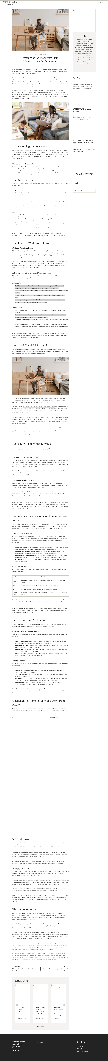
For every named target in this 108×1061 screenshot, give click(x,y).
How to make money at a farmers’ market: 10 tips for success (83, 110)
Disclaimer (80, 1046)
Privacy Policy (39, 1042)
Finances (94, 2)
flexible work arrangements (32, 915)
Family (87, 2)
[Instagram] (100, 3)
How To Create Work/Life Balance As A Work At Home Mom (40, 1012)
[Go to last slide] (17, 1005)
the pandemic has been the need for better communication (39, 407)
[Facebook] (105, 3)
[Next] (64, 1005)
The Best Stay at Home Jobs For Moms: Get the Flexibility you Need (83, 142)
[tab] (37, 1026)
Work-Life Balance (40, 54)
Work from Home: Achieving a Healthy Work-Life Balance (56, 969)
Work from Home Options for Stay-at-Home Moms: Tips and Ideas (24, 969)
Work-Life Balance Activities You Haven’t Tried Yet (21, 1012)
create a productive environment (38, 626)
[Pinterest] (103, 3)
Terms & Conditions (82, 1051)
